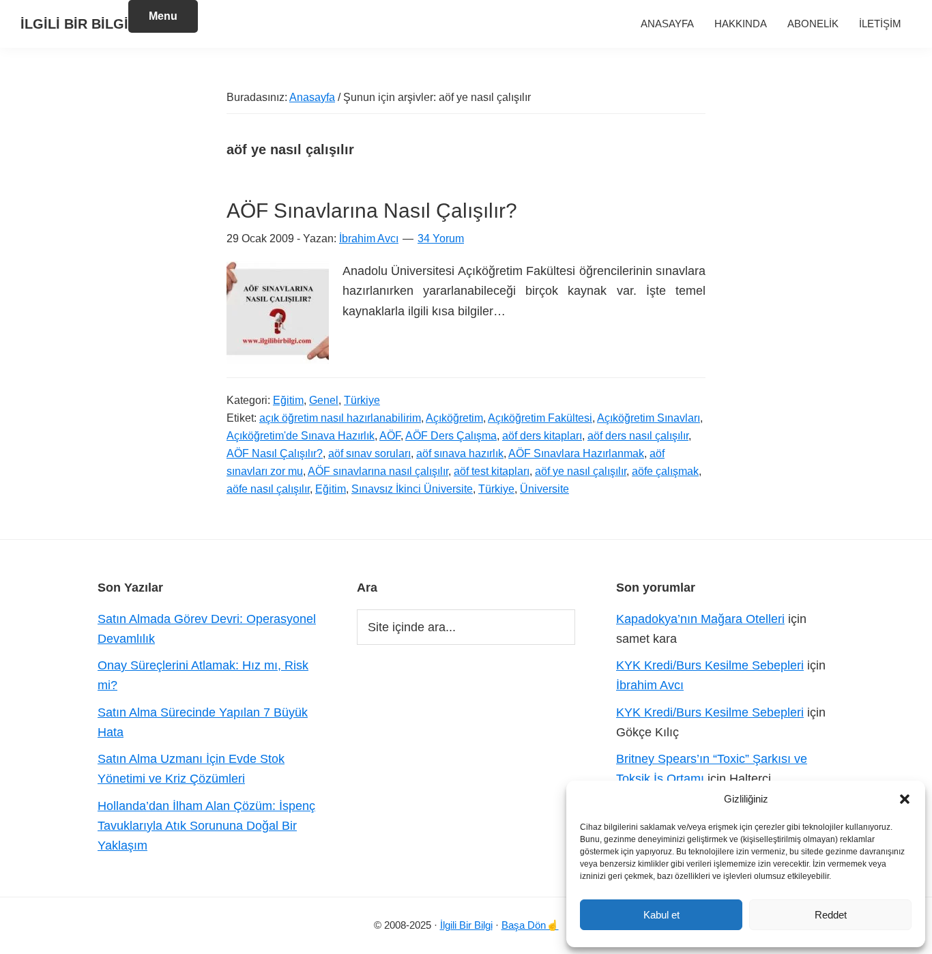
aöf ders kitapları (542, 436)
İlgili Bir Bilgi (466, 925)
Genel (323, 400)
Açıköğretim (454, 418)
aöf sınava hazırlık (460, 453)
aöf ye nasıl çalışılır (580, 471)
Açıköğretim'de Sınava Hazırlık (301, 436)
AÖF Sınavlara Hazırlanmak (576, 453)
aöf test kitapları (491, 471)
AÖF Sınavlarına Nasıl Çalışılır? (372, 210)
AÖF (390, 436)
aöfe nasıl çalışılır (268, 489)
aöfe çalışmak (665, 471)
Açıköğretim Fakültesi (540, 418)
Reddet (831, 915)
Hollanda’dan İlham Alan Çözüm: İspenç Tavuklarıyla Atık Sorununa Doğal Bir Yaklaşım (206, 826)
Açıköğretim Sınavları (648, 418)
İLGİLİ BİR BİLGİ (74, 23)
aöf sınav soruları (369, 453)
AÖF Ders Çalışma (451, 436)
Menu (163, 16)
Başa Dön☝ (530, 925)
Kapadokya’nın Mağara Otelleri (700, 619)
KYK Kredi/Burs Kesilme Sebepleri (710, 665)
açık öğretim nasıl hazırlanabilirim (340, 418)
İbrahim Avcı (650, 685)
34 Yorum (441, 238)
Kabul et (661, 915)
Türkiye (362, 400)
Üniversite (544, 489)
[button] (905, 799)
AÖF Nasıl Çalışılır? (275, 453)
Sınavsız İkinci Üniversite (412, 489)
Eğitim (288, 400)
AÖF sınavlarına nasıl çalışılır (378, 471)
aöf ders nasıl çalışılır (637, 436)
